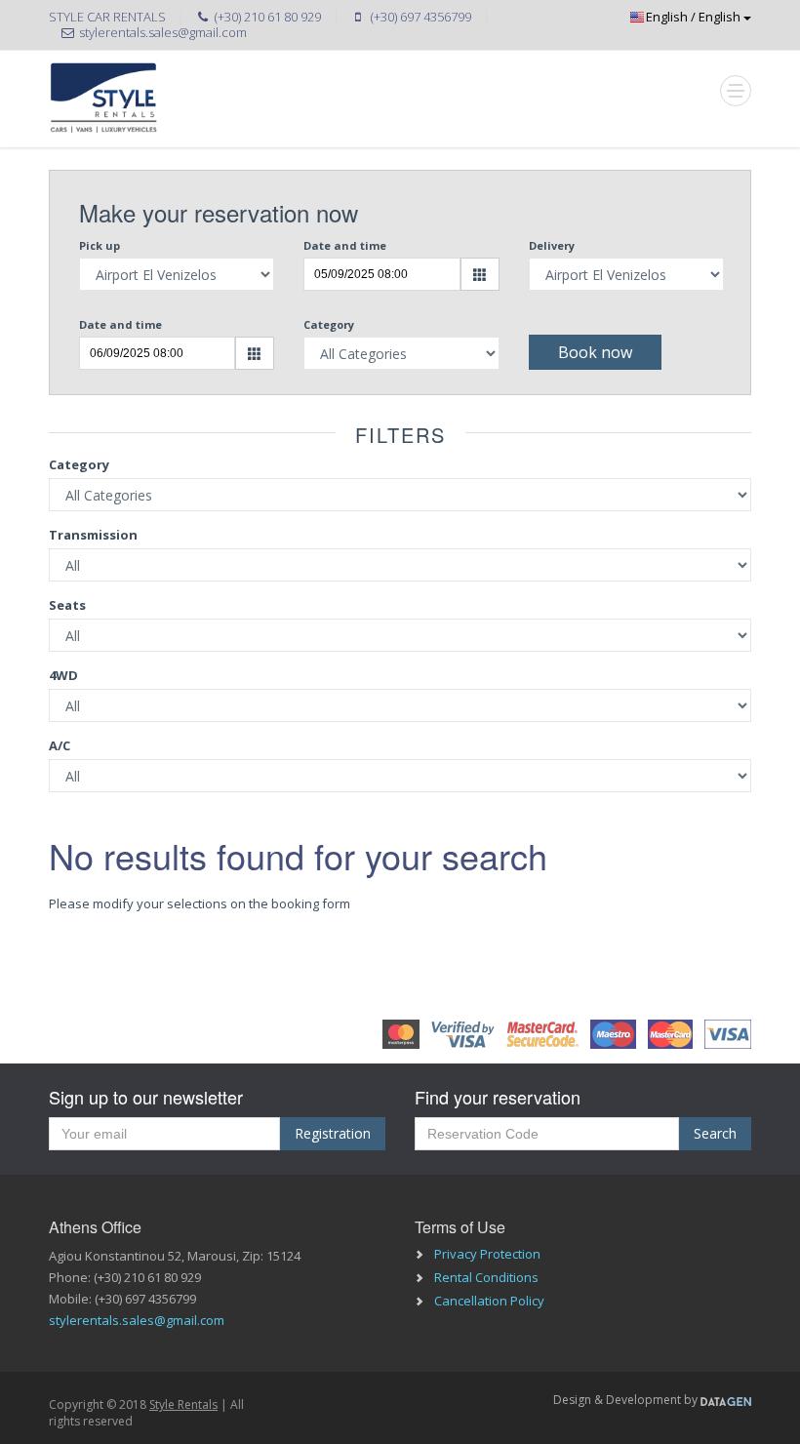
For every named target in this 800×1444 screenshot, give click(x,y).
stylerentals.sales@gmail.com (136, 1320)
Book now (595, 352)
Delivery (552, 245)
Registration (333, 1133)
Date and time (344, 245)
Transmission (93, 534)
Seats (67, 605)
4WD (63, 675)
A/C (59, 745)
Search (715, 1133)
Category (328, 324)
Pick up (99, 245)
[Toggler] (735, 90)
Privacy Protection (487, 1254)
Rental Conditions (486, 1277)
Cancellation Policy (489, 1300)
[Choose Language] (663, 17)
